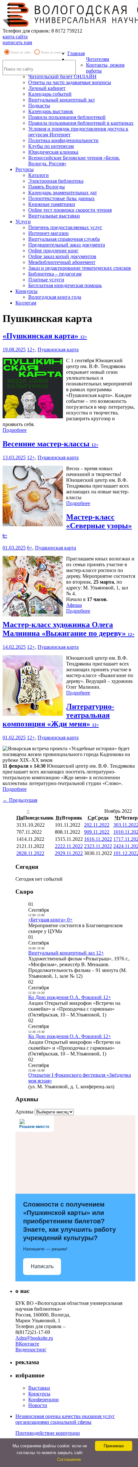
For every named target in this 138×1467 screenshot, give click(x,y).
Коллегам (25, 303)
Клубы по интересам (51, 146)
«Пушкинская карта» (45, 336)
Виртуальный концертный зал (61, 99)
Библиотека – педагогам (55, 274)
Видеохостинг (31, 1349)
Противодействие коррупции (47, 1433)
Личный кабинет (46, 88)
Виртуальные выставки (54, 216)
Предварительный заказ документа (66, 245)
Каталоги (38, 175)
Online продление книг (53, 250)
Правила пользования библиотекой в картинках (81, 123)
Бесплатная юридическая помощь (65, 285)
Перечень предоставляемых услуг (65, 227)
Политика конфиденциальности (63, 140)
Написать (42, 1266)
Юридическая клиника (53, 152)
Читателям (97, 59)
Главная (76, 53)
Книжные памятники (51, 204)
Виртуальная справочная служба (64, 239)
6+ (29, 547)
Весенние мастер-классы (50, 444)
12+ (31, 349)
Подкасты (39, 105)
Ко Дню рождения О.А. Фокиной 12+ (69, 997)
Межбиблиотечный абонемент (61, 262)
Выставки (39, 1388)
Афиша (74, 605)
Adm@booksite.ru (34, 1338)
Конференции (43, 1399)
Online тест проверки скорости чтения (70, 210)
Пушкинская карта (58, 349)
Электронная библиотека (55, 181)
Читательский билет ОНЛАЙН (62, 76)
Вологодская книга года (54, 297)
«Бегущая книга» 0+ (50, 919)
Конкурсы (26, 291)
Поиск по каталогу (53, 52)
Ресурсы (24, 169)
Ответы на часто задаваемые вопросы (69, 82)
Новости (37, 1405)
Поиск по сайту (21, 52)
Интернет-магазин (48, 233)
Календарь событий (50, 94)
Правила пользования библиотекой (67, 117)
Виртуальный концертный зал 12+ (66, 953)
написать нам (17, 42)
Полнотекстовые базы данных (61, 198)
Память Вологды (46, 186)
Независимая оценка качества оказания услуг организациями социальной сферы (65, 1419)
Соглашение (69, 1459)
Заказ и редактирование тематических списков (79, 268)
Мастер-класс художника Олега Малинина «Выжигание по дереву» (68, 628)
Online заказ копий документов (62, 256)
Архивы (24, 1111)
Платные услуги (46, 279)
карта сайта (15, 36)
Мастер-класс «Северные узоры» (67, 525)
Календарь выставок (50, 111)
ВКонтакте (27, 1343)
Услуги (23, 221)
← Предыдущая (20, 800)
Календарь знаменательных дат (62, 192)
